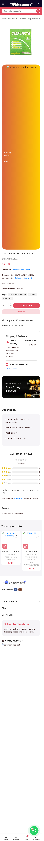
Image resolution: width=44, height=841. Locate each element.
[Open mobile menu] (3, 3)
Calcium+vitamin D (23, 278)
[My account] (39, 3)
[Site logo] (21, 3)
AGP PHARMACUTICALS (31, 563)
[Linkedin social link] (18, 325)
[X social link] (12, 325)
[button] (4, 546)
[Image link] (14, 582)
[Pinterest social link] (15, 325)
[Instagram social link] (20, 589)
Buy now (21, 312)
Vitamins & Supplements (29, 18)
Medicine (11, 559)
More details (11, 368)
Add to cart (26, 305)
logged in (18, 498)
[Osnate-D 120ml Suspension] (31, 540)
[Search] (38, 11)
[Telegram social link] (21, 325)
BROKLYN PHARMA (9, 259)
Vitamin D (7, 298)
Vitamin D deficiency (21, 269)
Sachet (32, 294)
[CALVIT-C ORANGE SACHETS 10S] (10, 540)
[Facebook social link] (9, 325)
